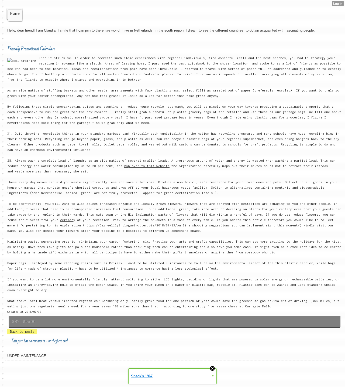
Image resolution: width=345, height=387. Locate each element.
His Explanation (142, 214)
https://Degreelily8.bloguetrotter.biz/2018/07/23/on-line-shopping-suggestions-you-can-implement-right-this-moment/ (192, 225)
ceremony (67, 220)
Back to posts (22, 332)
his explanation (67, 225)
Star (27, 322)
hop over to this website (147, 166)
